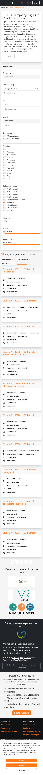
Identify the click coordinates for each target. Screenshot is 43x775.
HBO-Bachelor (12, 202)
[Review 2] (17, 661)
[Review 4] (25, 661)
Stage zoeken (6, 731)
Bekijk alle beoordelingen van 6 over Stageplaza (21, 669)
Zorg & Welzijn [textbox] (11, 88)
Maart (9, 170)
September (11, 154)
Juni (8, 178)
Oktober (10, 157)
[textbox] (20, 109)
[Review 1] (14, 661)
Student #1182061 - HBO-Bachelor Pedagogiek (19, 270)
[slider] (4, 233)
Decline (21, 765)
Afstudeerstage (13, 136)
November (11, 160)
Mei (8, 176)
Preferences (21, 770)
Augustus (11, 152)
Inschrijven (5, 728)
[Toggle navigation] (6, 3)
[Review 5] (29, 661)
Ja (6, 221)
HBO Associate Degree (16, 200)
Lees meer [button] (9, 56)
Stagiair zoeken (29, 731)
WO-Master (11, 210)
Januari (10, 165)
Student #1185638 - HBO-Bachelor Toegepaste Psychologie (19, 353)
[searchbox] (21, 93)
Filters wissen (22, 264)
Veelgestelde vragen (9, 734)
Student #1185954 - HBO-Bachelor (19, 300)
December (11, 162)
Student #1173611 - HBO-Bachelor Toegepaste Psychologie (19, 502)
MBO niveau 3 (12, 194)
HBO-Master (12, 205)
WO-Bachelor (12, 208)
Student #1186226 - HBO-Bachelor (19, 415)
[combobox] (21, 88)
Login (36, 3)
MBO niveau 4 (12, 197)
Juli (8, 149)
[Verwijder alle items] (35, 88)
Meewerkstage (13, 139)
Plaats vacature (21, 716)
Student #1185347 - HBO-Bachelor (19, 532)
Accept (21, 760)
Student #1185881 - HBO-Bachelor (19, 326)
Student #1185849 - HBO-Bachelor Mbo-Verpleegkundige (19, 384)
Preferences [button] (11, 754)
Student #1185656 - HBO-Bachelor (19, 444)
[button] (23, 3)
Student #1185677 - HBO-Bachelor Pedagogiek (19, 471)
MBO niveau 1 (12, 189)
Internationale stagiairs (32, 734)
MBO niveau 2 (12, 192)
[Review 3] (21, 661)
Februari (10, 168)
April (9, 173)
